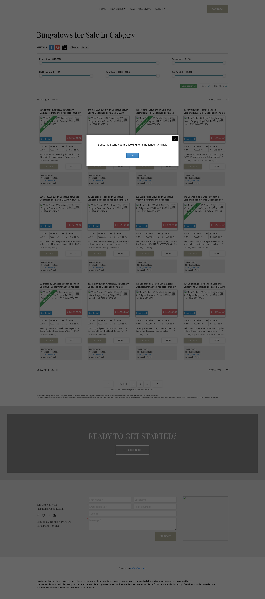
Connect (217, 8)
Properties (117, 8)
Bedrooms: (182, 59)
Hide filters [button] (219, 85)
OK (132, 155)
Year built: (118, 71)
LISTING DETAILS (49, 166)
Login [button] (84, 47)
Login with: (42, 47)
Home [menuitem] (103, 8)
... (147, 384)
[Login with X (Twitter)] (64, 49)
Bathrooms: (49, 71)
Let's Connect (132, 450)
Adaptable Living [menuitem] (140, 8)
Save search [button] (187, 85)
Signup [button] (74, 47)
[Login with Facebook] (51, 49)
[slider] (40, 62)
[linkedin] (50, 515)
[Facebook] (39, 515)
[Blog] (55, 515)
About (159, 8)
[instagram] (44, 515)
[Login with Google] (57, 49)
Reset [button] (203, 85)
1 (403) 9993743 (48, 180)
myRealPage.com (138, 568)
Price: (50, 59)
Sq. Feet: (183, 71)
